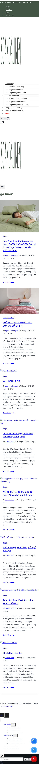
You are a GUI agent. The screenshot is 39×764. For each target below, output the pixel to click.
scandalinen (9, 441)
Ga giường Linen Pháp (17, 93)
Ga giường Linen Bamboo (18, 105)
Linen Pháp (7, 725)
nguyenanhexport (11, 255)
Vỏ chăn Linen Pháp (16, 87)
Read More (8, 282)
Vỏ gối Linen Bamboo (17, 102)
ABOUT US (9, 10)
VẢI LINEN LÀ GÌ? (11, 381)
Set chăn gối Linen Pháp (14, 110)
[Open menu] (2, 187)
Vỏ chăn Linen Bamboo (18, 98)
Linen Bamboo (8, 735)
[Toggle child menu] (13, 724)
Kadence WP (7, 706)
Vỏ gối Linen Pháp (16, 90)
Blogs (5, 236)
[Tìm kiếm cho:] (12, 759)
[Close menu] (0, 719)
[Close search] (2, 755)
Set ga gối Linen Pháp (13, 108)
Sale (7, 113)
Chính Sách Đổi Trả (12, 653)
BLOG (7, 13)
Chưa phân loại (8, 318)
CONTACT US (10, 15)
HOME (8, 7)
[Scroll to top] (2, 715)
